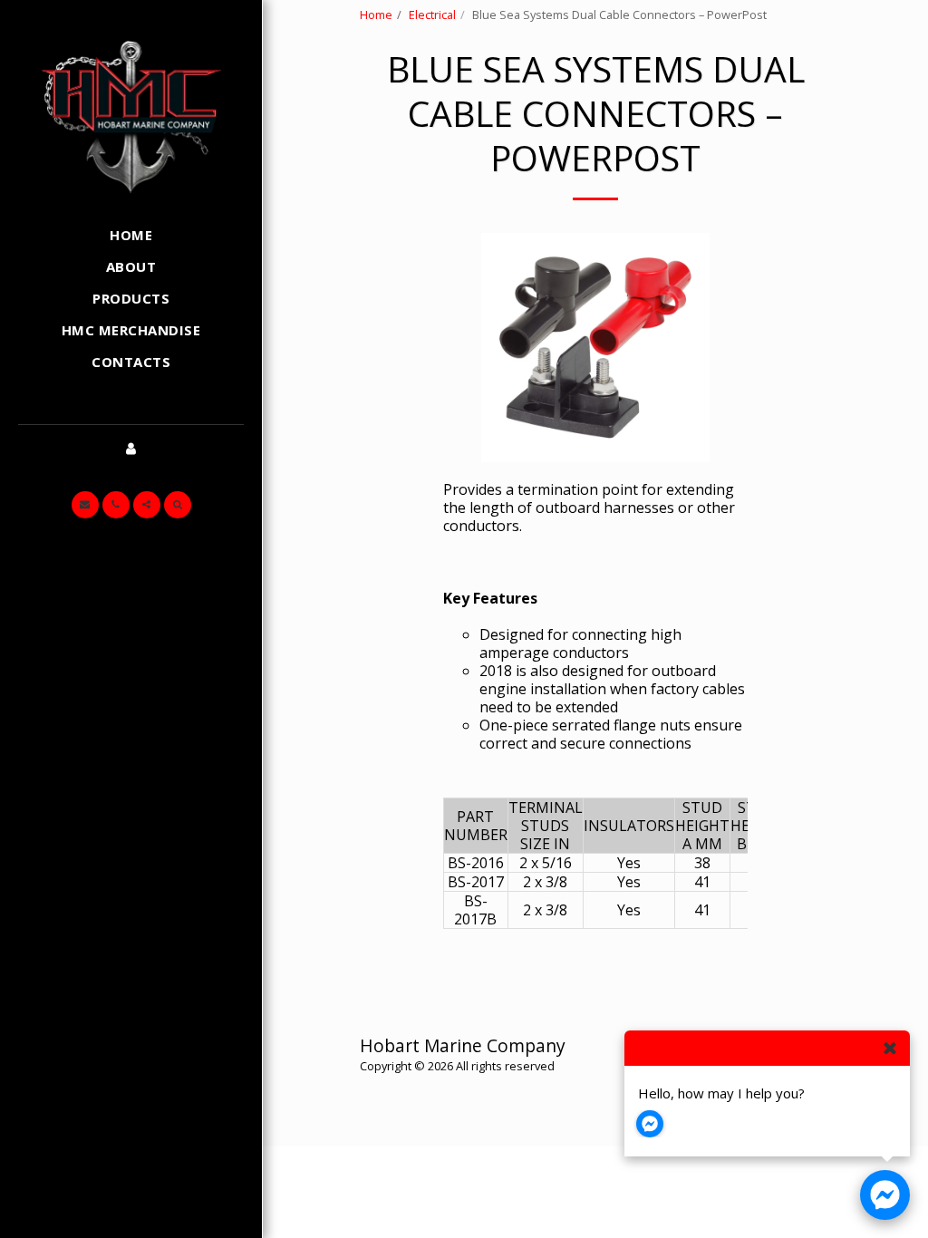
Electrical (432, 14)
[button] (85, 504)
